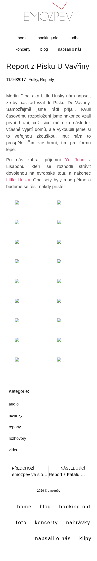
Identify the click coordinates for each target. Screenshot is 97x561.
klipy (85, 538)
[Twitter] (61, 555)
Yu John (74, 159)
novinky (15, 415)
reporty (15, 427)
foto (21, 522)
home (23, 38)
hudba (74, 38)
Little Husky (18, 179)
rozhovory (17, 438)
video (13, 450)
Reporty (47, 80)
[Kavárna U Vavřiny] (27, 209)
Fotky (33, 80)
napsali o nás (70, 49)
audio (14, 404)
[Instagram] (24, 555)
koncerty (22, 49)
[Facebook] (36, 555)
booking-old (48, 38)
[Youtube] (48, 555)
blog (44, 49)
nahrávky (78, 522)
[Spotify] (73, 555)
